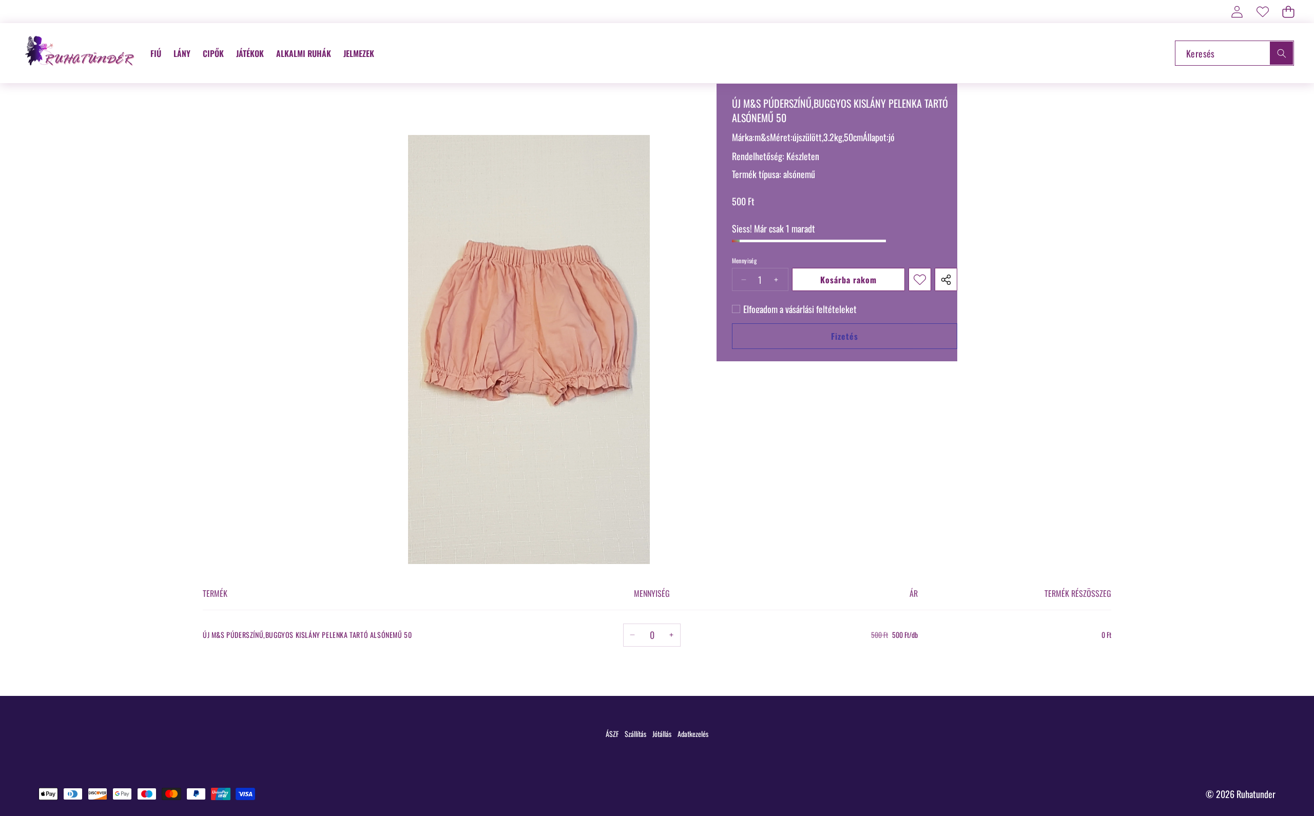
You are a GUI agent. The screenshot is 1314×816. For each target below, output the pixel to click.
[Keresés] (1281, 53)
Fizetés (844, 336)
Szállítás (635, 733)
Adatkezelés (693, 733)
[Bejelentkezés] (1236, 11)
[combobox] (1234, 53)
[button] (1288, 11)
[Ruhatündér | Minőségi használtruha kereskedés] (81, 53)
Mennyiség (744, 261)
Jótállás (661, 733)
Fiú (155, 53)
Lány (181, 53)
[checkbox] (794, 309)
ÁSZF (612, 733)
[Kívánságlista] (1262, 11)
